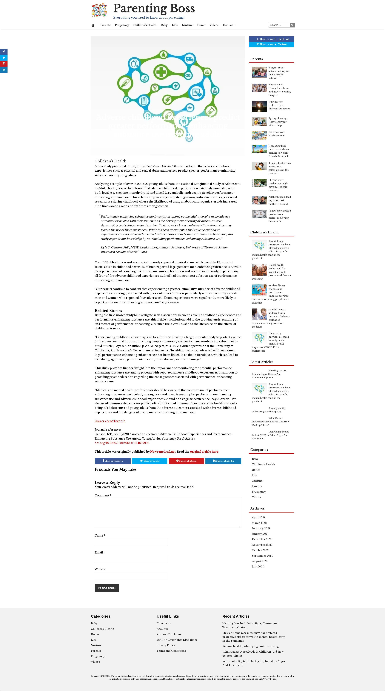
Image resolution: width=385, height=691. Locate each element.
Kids (175, 25)
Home (201, 25)
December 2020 (262, 539)
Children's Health (110, 161)
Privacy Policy (166, 645)
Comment (103, 495)
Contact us (164, 623)
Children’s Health (145, 25)
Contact (228, 25)
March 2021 (259, 522)
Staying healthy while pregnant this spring (250, 646)
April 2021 (258, 517)
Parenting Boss (154, 8)
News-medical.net (163, 451)
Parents (106, 25)
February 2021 (261, 528)
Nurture (187, 25)
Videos (214, 25)
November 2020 (262, 544)
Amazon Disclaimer (170, 634)
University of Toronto (110, 421)
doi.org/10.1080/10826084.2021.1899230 (122, 443)
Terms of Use (251, 679)
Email (100, 552)
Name (100, 535)
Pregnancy (122, 25)
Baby (164, 25)
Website (100, 569)
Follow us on (273, 39)
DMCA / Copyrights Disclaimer (177, 639)
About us (162, 628)
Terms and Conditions (171, 650)
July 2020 (258, 566)
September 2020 (262, 555)
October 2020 (261, 550)
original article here (204, 451)
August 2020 (260, 561)
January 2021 (260, 533)
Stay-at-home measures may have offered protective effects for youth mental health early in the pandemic (253, 636)
